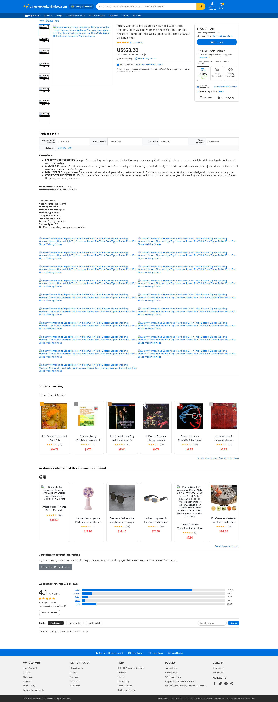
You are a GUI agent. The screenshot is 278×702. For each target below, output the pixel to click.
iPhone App (218, 667)
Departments (34, 15)
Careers (125, 15)
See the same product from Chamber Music (218, 458)
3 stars (77, 597)
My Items (137, 15)
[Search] (200, 6)
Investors (27, 681)
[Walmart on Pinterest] (232, 684)
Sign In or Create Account (111, 652)
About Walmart (30, 667)
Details (221, 91)
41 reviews (137, 42)
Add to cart (216, 42)
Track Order (157, 652)
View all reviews (49, 612)
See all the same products (227, 546)
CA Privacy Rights (173, 676)
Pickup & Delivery (97, 15)
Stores (73, 672)
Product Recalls (125, 685)
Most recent (55, 622)
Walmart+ (74, 681)
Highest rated (75, 622)
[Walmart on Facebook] (214, 684)
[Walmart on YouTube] (226, 684)
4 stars (77, 593)
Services (48, 15)
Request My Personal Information (180, 681)
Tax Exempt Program (127, 689)
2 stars (77, 600)
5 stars (77, 590)
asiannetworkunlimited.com (150, 64)
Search (234, 622)
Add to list (207, 97)
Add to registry (227, 97)
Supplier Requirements (33, 689)
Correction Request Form (55, 567)
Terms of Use (171, 667)
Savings (59, 15)
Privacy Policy (171, 672)
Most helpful (94, 622)
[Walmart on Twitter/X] (220, 684)
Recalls (121, 676)
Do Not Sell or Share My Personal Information (186, 685)
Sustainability (29, 685)
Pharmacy (113, 15)
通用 (57, 20)
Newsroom (28, 676)
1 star (78, 604)
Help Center (137, 652)
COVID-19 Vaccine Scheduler (131, 667)
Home (41, 20)
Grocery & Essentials (75, 15)
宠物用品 (49, 20)
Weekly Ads (177, 652)
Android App (218, 672)
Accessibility (123, 681)
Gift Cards (75, 685)
